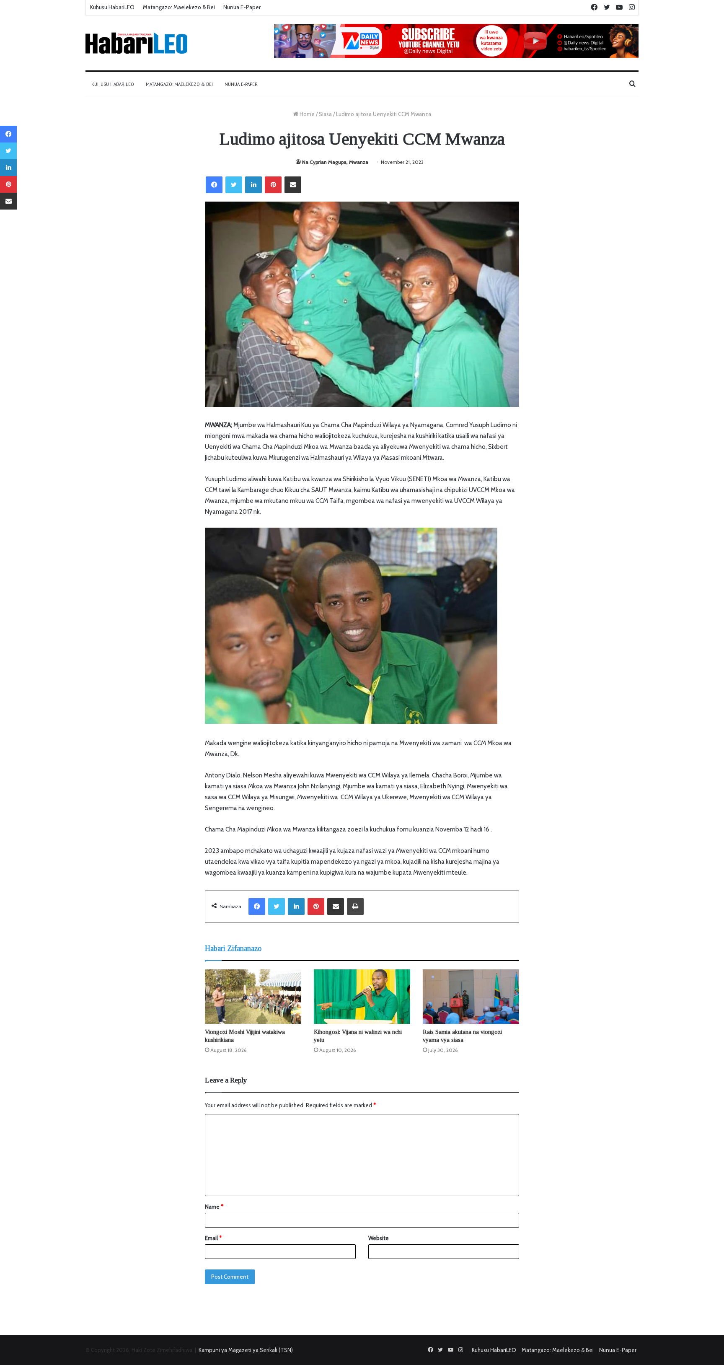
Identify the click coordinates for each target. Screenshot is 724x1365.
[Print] (355, 906)
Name (214, 1206)
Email (213, 1238)
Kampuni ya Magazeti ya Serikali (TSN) (246, 1350)
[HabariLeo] (136, 43)
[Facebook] (214, 184)
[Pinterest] (273, 184)
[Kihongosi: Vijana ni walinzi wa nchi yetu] (362, 996)
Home (306, 114)
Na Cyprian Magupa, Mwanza (336, 162)
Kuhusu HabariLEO (112, 7)
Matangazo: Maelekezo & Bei (179, 7)
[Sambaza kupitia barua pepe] (292, 184)
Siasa (325, 114)
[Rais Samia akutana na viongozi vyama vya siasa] (471, 996)
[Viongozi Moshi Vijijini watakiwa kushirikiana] (253, 996)
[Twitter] (233, 184)
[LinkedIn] (253, 184)
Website (378, 1238)
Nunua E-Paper (242, 7)
